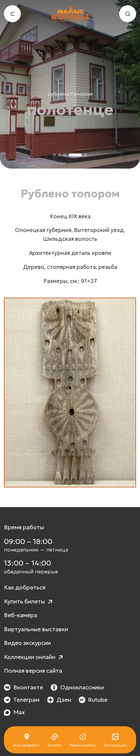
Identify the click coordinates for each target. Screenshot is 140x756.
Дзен (64, 699)
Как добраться (24, 587)
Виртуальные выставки (36, 629)
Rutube (97, 699)
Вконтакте (28, 687)
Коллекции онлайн (30, 657)
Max (19, 712)
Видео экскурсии (27, 643)
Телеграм (26, 699)
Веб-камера (20, 615)
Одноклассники (82, 687)
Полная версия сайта (33, 670)
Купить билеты (25, 601)
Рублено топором (70, 93)
